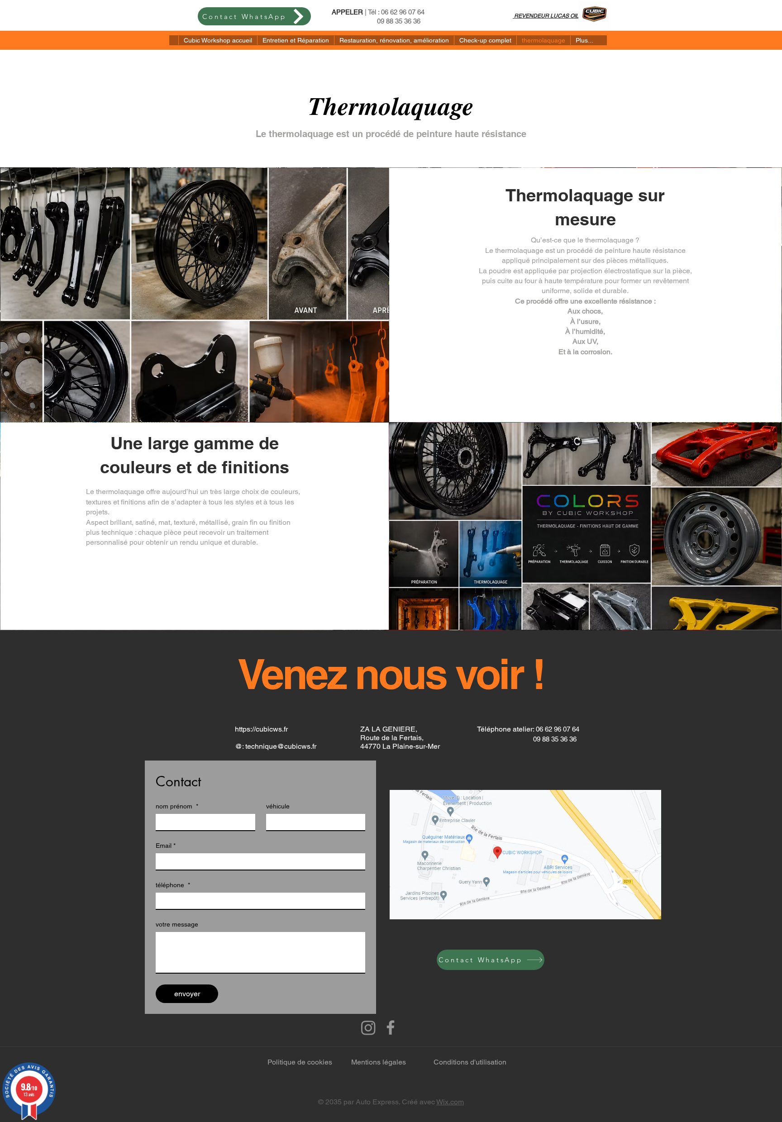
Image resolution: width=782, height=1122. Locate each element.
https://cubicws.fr (261, 729)
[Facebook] (390, 1027)
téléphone (173, 885)
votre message (177, 924)
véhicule (278, 806)
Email (166, 845)
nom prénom (177, 806)
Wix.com (450, 1102)
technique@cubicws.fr (280, 746)
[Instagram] (368, 1027)
